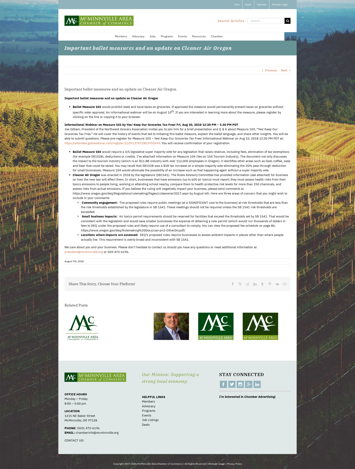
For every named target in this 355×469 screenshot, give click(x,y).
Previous (271, 70)
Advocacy (148, 406)
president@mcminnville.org (84, 252)
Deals (146, 425)
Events (146, 415)
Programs (148, 411)
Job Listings (150, 420)
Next (284, 70)
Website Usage (216, 463)
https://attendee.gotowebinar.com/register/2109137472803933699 (112, 143)
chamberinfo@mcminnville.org (97, 433)
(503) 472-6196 (88, 428)
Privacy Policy (234, 463)
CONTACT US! (74, 440)
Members (148, 401)
